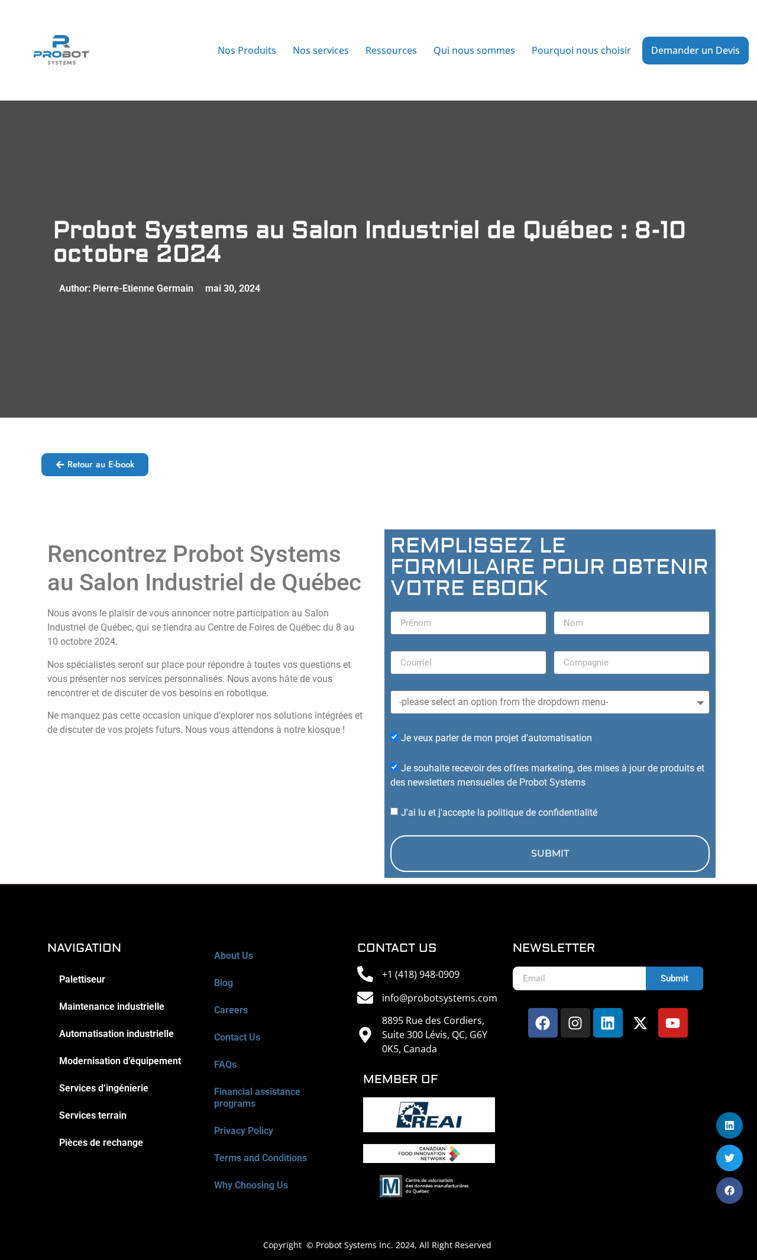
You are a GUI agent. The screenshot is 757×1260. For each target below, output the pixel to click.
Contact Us (237, 1037)
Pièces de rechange (101, 1142)
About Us (233, 955)
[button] (729, 1190)
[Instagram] (575, 1023)
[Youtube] (673, 1023)
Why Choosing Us (251, 1185)
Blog (223, 982)
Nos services (321, 50)
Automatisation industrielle (116, 1033)
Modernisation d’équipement (120, 1061)
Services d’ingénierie (103, 1088)
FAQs (225, 1064)
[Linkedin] (608, 1023)
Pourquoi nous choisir (581, 50)
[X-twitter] (640, 1023)
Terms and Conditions (260, 1158)
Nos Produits (247, 50)
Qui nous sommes (474, 50)
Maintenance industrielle (111, 1006)
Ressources (391, 50)
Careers (231, 1010)
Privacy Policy (243, 1130)
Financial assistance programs (257, 1097)
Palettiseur (82, 979)
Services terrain (93, 1115)
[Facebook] (543, 1023)
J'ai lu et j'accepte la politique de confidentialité (499, 812)
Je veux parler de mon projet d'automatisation (496, 738)
